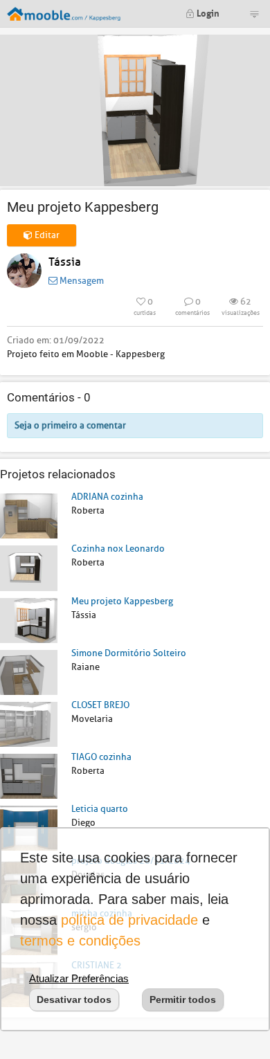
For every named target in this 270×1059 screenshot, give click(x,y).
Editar (46, 235)
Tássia (64, 262)
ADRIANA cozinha (107, 497)
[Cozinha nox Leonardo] (28, 567)
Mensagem (80, 281)
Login (207, 12)
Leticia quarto (99, 809)
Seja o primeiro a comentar (70, 425)
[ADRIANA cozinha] (28, 515)
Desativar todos (74, 999)
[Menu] (254, 14)
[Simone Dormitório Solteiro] (28, 672)
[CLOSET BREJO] (28, 724)
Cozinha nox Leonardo (118, 548)
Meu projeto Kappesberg (122, 601)
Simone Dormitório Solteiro (128, 653)
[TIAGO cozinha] (28, 775)
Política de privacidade (129, 919)
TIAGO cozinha (101, 757)
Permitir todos (183, 999)
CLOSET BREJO (100, 705)
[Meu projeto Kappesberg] (28, 620)
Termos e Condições (80, 940)
